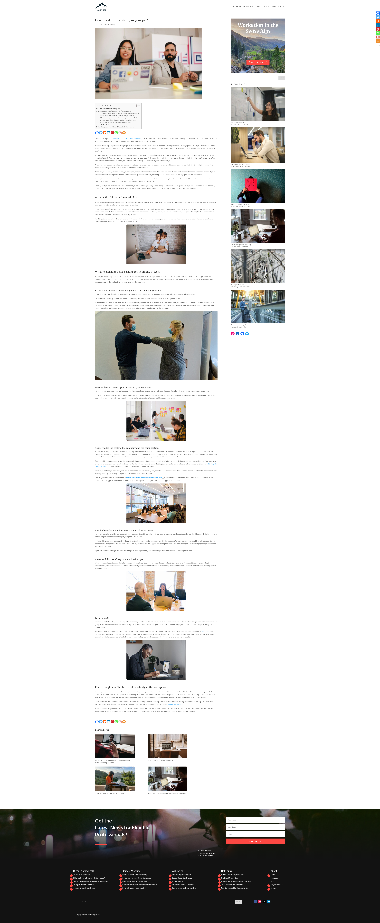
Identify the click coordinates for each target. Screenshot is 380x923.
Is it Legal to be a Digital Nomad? (84, 888)
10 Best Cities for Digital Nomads (232, 874)
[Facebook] (97, 132)
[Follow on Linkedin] (268, 901)
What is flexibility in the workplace (108, 109)
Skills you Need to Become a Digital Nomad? (89, 878)
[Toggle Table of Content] (137, 105)
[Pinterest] (112, 132)
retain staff (205, 631)
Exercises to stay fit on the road (183, 885)
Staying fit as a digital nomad (182, 878)
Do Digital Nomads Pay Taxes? (84, 885)
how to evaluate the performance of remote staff (144, 478)
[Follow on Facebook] (255, 901)
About (259, 6)
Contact (273, 888)
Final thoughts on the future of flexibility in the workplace (116, 127)
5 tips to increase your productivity (134, 888)
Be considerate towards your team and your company (119, 116)
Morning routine (177, 881)
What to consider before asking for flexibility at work (114, 111)
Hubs (272, 881)
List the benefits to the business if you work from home (119, 120)
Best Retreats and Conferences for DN (234, 888)
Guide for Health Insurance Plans (232, 885)
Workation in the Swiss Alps (243, 6)
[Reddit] (104, 132)
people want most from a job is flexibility (127, 138)
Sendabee (274, 878)
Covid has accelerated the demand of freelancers (139, 885)
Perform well (106, 124)
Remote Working (109, 24)
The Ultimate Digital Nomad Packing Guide (236, 881)
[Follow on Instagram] (259, 901)
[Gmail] (120, 132)
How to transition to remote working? (135, 874)
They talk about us (276, 885)
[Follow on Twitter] (264, 901)
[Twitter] (101, 132)
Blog (265, 6)
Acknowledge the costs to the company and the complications (121, 118)
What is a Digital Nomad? (82, 874)
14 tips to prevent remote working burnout (136, 878)
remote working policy (176, 704)
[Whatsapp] (116, 132)
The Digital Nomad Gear (229, 878)
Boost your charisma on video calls (134, 881)
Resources (275, 6)
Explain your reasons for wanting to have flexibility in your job (121, 113)
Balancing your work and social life (184, 888)
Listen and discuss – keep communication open (117, 122)
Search (282, 78)
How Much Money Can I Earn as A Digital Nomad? (90, 881)
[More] (124, 132)
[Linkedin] (108, 132)
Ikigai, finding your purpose (181, 874)
